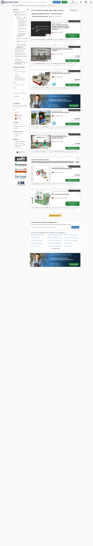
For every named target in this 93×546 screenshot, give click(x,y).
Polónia (19, 117)
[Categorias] (20, 2)
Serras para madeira (21, 15)
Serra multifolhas (22, 29)
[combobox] (20, 112)
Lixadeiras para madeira (22, 42)
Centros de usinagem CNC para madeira (22, 45)
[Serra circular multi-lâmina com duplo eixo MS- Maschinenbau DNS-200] (41, 198)
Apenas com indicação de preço (20, 93)
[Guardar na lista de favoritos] (79, 24)
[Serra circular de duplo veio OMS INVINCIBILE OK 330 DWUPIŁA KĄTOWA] (41, 141)
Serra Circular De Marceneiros (55, 246)
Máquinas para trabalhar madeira (20, 12)
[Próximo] (49, 29)
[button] (91, 2)
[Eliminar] (48, 14)
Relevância (74, 10)
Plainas (20, 36)
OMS (16, 74)
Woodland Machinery (20, 79)
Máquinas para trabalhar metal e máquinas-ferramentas (20, 50)
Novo (16, 124)
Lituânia (19, 118)
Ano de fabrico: (16, 96)
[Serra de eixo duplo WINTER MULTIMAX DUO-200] (41, 117)
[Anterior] (32, 29)
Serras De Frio (68, 246)
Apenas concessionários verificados (20, 145)
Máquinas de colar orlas (22, 39)
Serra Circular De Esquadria (55, 240)
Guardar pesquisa (56, 215)
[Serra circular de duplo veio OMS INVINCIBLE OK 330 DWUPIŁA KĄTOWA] (41, 54)
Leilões (17, 135)
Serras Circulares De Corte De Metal (73, 237)
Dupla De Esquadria (36, 243)
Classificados (18, 134)
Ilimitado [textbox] (16, 112)
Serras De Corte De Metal (70, 240)
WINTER (17, 76)
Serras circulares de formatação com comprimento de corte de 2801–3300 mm (22, 24)
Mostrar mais (55, 248)
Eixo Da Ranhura (35, 246)
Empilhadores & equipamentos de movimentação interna (21, 61)
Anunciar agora (74, 105)
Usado (17, 128)
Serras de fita (22, 31)
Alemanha (20, 115)
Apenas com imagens (20, 141)
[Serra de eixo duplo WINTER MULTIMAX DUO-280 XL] (41, 78)
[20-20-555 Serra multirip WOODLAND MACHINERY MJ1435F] (41, 174)
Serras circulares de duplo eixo (22, 18)
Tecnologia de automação (21, 57)
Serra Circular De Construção (55, 237)
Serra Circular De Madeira (54, 243)
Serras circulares (23, 33)
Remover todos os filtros (56, 16)
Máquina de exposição (20, 126)
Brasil (16, 107)
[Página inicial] (13, 5)
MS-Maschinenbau (20, 78)
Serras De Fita (67, 243)
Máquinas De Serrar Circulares (55, 235)
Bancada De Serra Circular (38, 235)
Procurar (57, 2)
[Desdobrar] (55, 44)
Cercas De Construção (36, 240)
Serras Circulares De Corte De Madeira (74, 235)
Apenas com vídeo (20, 143)
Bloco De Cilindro (35, 237)
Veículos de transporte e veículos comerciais (21, 54)
